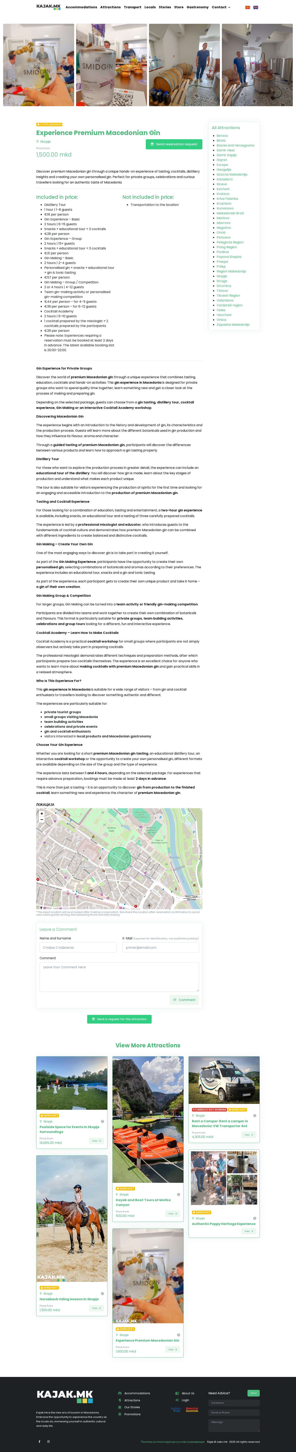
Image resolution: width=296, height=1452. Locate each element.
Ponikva (223, 252)
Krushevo (224, 203)
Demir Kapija (227, 155)
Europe (222, 164)
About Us (187, 1393)
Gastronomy (198, 7)
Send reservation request (176, 144)
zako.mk (222, 1442)
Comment (48, 958)
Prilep (221, 266)
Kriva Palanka (227, 198)
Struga (222, 281)
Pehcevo (224, 237)
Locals (150, 7)
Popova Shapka (229, 256)
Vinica (221, 319)
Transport (132, 7)
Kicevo (222, 184)
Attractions (110, 7)
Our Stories (132, 1407)
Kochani (223, 189)
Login (185, 1400)
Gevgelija (224, 169)
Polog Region (227, 247)
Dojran (222, 160)
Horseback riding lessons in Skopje (69, 1299)
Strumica (224, 286)
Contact (219, 7)
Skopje (45, 141)
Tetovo (222, 290)
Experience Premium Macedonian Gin (147, 1340)
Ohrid (221, 232)
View (95, 1140)
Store (178, 7)
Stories (165, 7)
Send (254, 1393)
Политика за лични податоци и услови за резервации (172, 1442)
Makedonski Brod (230, 213)
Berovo (222, 135)
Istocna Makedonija (232, 174)
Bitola (221, 140)
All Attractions (226, 128)
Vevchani (224, 315)
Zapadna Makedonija (233, 324)
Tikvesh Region (228, 295)
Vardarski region (230, 305)
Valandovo (225, 300)
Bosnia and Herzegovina (235, 145)
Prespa (222, 261)
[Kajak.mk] (48, 7)
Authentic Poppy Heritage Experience (224, 1224)
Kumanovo (225, 208)
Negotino (224, 227)
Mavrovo (224, 223)
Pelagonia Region (230, 242)
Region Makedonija (231, 271)
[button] (42, 814)
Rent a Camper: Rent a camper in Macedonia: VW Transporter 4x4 (220, 1123)
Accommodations (81, 7)
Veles (221, 310)
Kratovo (223, 194)
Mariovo (223, 218)
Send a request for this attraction (121, 1019)
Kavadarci (225, 179)
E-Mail (160, 938)
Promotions (132, 1414)
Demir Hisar (226, 150)
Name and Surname (55, 938)
